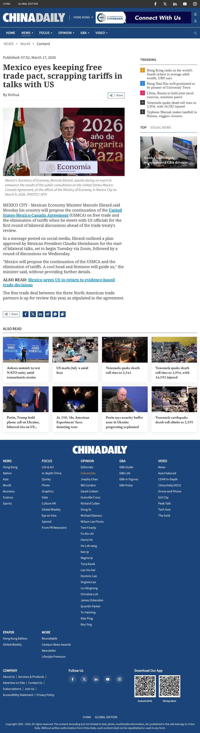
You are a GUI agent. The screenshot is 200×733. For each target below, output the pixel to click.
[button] (145, 164)
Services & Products (31, 677)
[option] (168, 152)
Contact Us (35, 683)
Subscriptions (12, 689)
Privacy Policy (45, 695)
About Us (9, 677)
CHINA (6, 4)
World (25, 44)
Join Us (29, 689)
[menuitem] (82, 17)
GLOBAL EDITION (28, 4)
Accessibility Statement (18, 695)
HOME (10, 32)
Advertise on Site (14, 683)
